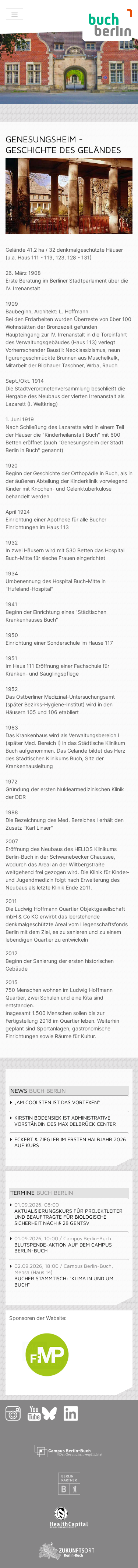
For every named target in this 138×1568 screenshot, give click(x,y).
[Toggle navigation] (14, 14)
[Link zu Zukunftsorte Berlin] (69, 1551)
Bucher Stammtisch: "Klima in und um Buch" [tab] (63, 1275)
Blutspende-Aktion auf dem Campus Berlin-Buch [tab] (63, 1244)
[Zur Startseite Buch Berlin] (107, 25)
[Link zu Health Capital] (69, 1517)
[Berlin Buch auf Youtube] (34, 1413)
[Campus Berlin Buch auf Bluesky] (52, 1413)
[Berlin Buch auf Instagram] (16, 1413)
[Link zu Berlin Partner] (69, 1483)
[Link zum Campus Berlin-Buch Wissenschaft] (69, 1449)
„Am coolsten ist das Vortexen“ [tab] (57, 1102)
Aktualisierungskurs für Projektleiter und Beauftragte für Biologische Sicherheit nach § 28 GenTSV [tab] (68, 1213)
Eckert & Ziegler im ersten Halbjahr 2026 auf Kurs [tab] (70, 1142)
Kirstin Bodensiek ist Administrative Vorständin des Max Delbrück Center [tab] (65, 1120)
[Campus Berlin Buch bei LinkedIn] (71, 1413)
